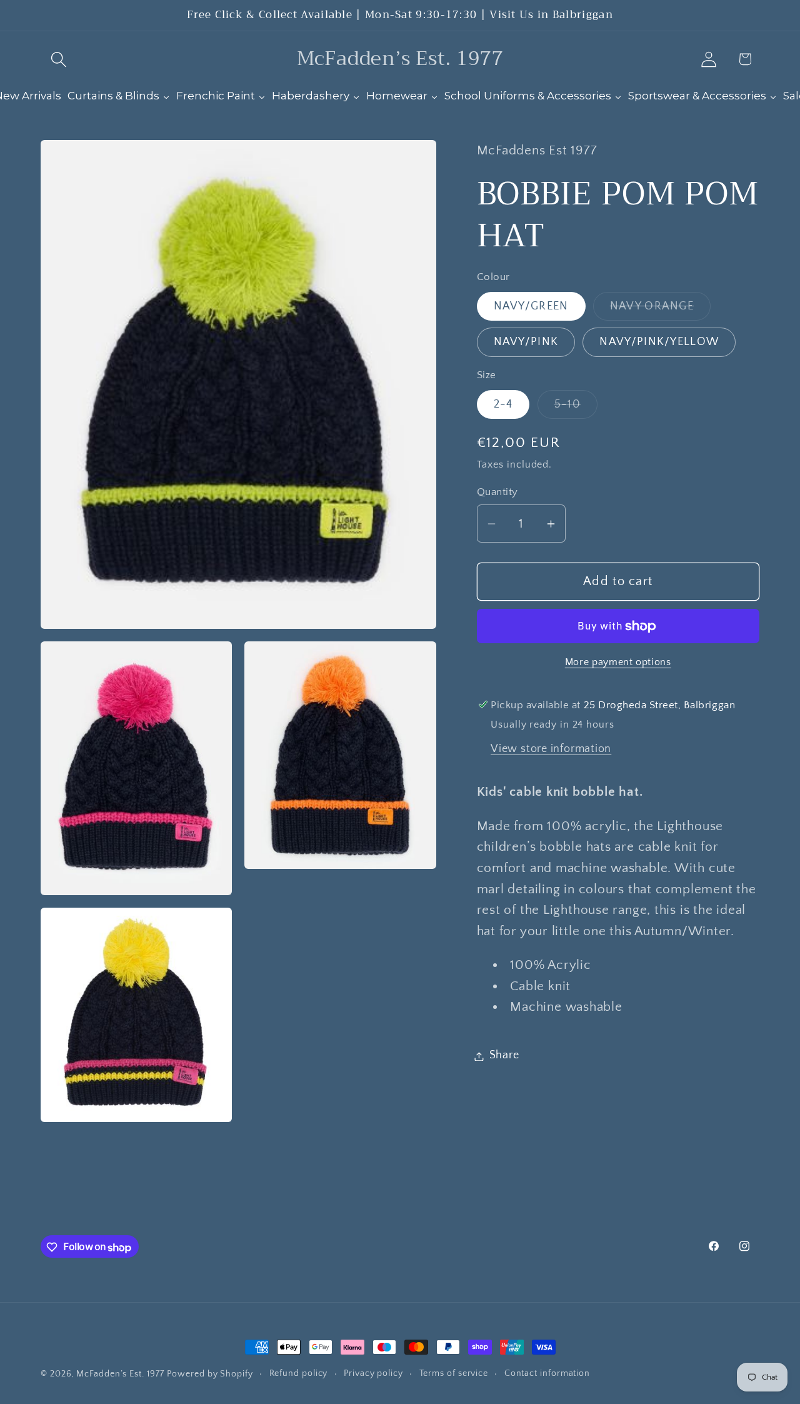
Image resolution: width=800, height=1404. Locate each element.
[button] (58, 59)
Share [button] (504, 1056)
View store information (551, 749)
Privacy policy (373, 1373)
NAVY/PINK (526, 342)
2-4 (503, 404)
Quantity (497, 492)
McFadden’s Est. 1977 (120, 1374)
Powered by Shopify (209, 1374)
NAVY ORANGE (660, 310)
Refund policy (298, 1373)
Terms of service (454, 1373)
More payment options (618, 663)
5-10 (576, 408)
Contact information (547, 1373)
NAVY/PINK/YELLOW (659, 342)
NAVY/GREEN (531, 306)
